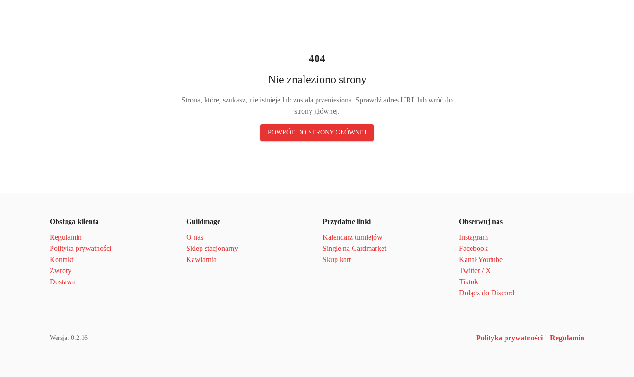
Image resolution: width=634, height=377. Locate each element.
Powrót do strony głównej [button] (317, 132)
